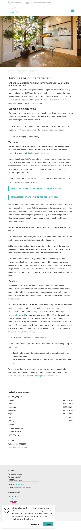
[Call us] (9, 2)
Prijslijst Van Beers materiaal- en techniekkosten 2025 (36, 189)
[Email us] (27, 2)
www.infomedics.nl (18, 315)
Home (12, 72)
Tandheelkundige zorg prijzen (39, 153)
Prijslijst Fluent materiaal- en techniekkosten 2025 (34, 197)
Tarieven (33, 72)
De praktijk (22, 72)
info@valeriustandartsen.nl (40, 2)
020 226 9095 (16, 2)
